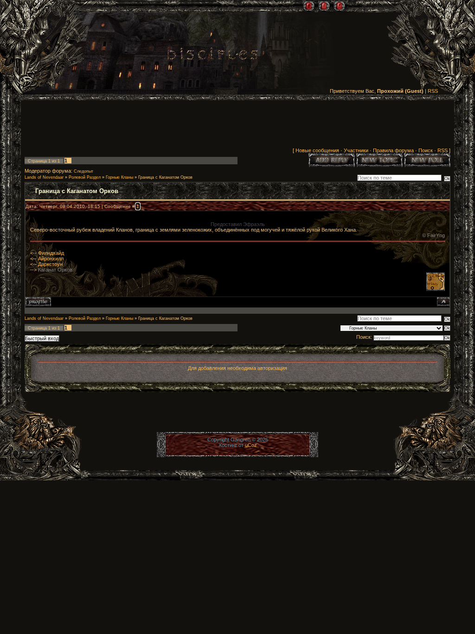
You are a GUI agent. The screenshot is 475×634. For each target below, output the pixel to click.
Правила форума (393, 150)
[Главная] (309, 6)
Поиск (425, 150)
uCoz (251, 445)
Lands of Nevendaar (44, 177)
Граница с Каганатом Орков (165, 177)
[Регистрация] (324, 6)
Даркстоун (50, 264)
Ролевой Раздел (85, 177)
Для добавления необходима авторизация (237, 368)
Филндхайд (51, 253)
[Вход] (339, 6)
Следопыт (83, 171)
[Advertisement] (237, 126)
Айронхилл (51, 258)
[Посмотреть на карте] (435, 289)
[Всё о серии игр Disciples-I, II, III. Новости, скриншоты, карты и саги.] (212, 55)
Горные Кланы (119, 177)
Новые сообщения (317, 150)
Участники (356, 150)
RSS (433, 91)
